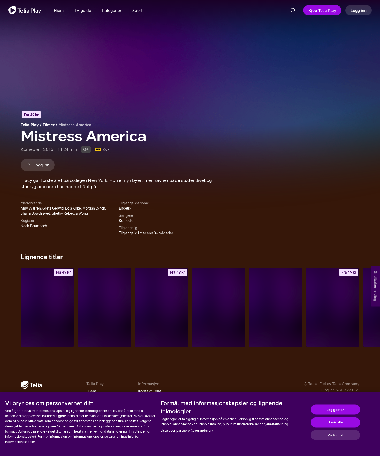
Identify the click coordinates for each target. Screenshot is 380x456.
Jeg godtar (335, 409)
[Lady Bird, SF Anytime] (332, 307)
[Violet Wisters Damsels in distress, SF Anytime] (161, 307)
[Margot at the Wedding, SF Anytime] (47, 307)
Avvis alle (335, 422)
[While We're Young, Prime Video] (104, 307)
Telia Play (30, 124)
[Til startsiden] (24, 10)
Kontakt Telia (149, 391)
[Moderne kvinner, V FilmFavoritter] (218, 307)
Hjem (91, 391)
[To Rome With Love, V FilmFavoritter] (275, 307)
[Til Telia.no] (31, 385)
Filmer (49, 124)
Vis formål (335, 435)
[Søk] (293, 10)
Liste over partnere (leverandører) (187, 431)
